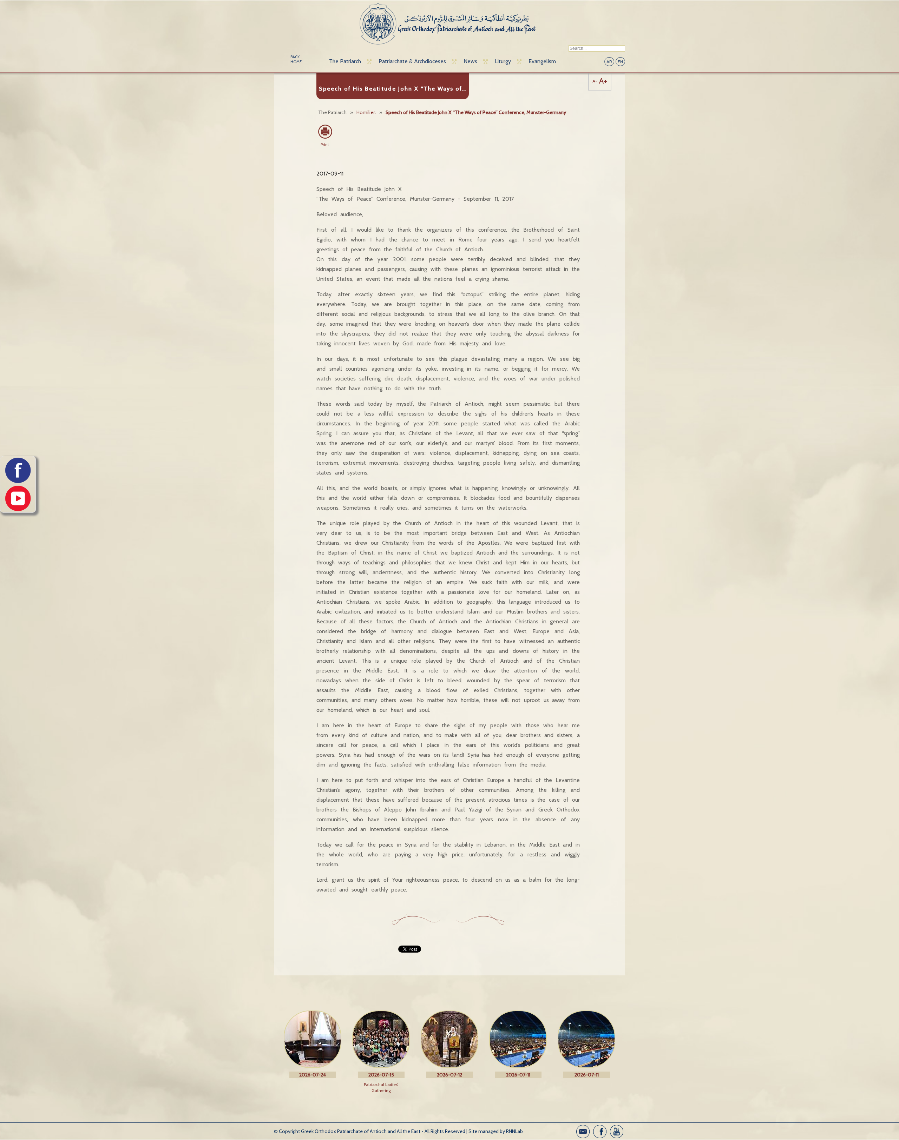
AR (609, 61)
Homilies (366, 112)
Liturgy (503, 61)
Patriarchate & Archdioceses (412, 61)
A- (594, 81)
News (470, 61)
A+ (603, 81)
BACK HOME (296, 59)
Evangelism (542, 61)
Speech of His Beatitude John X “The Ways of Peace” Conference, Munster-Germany (476, 112)
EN (620, 61)
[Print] (324, 132)
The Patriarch (345, 61)
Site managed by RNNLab (495, 1131)
